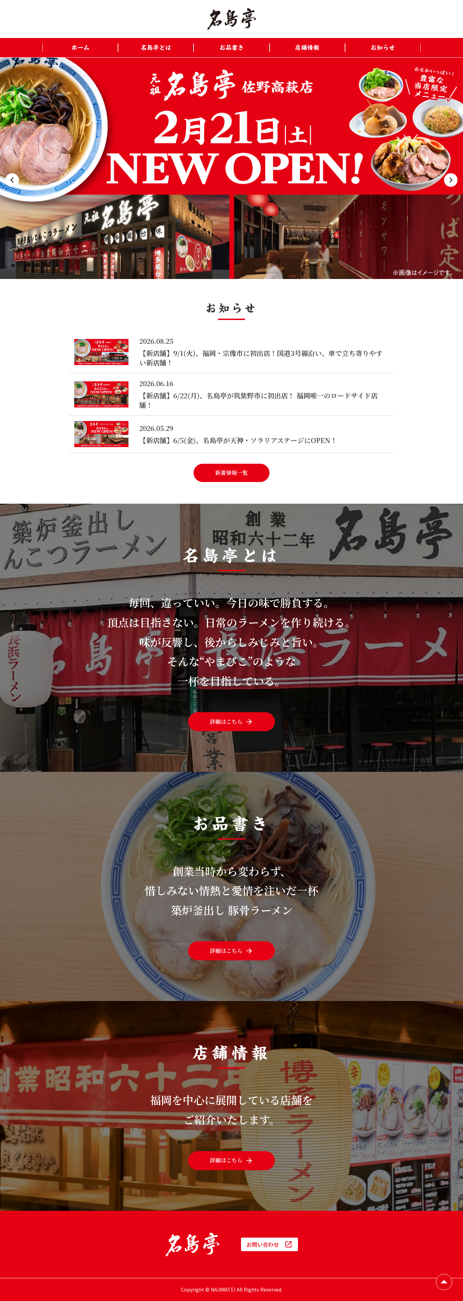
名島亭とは (156, 47)
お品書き (231, 47)
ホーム (80, 47)
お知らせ (382, 47)
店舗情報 (307, 47)
